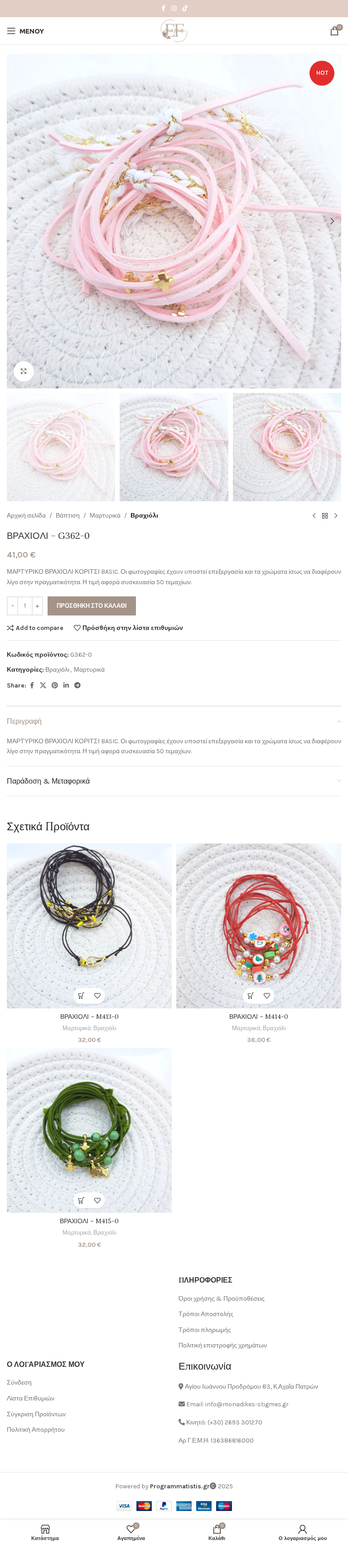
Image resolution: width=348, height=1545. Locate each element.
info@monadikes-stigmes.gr (247, 1404)
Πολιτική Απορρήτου (36, 1430)
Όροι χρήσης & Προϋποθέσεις (222, 1299)
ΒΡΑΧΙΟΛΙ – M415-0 (89, 1221)
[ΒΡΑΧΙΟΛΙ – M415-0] (89, 1130)
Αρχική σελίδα (26, 515)
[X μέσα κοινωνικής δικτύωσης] (43, 685)
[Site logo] (173, 30)
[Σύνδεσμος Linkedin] (66, 685)
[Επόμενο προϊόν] (335, 515)
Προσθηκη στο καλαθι (92, 605)
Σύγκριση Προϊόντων (36, 1414)
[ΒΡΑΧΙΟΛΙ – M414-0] (258, 925)
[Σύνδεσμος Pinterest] (55, 685)
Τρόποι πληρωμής (205, 1330)
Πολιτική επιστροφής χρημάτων (223, 1345)
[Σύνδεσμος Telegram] (77, 685)
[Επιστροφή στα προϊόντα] (324, 515)
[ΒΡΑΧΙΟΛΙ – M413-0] (89, 925)
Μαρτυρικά (105, 515)
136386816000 (232, 1440)
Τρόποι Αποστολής (206, 1314)
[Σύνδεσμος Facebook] (163, 8)
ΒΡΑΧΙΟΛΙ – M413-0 (89, 1016)
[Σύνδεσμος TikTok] (184, 8)
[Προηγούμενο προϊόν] (314, 515)
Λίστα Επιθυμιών (30, 1398)
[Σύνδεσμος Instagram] (174, 8)
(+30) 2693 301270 (235, 1422)
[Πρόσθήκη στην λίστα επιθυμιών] (97, 996)
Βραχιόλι (144, 515)
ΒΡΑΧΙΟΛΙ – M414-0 (258, 1016)
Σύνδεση (19, 1382)
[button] (16, 221)
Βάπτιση (68, 515)
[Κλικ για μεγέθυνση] (24, 371)
